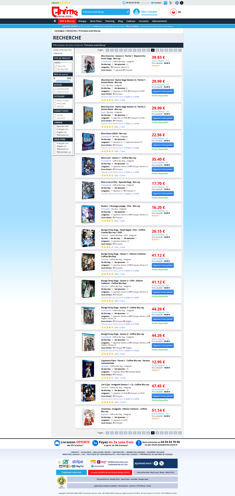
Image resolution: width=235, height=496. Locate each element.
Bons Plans (96, 21)
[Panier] (173, 12)
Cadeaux (130, 21)
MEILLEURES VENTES (102, 452)
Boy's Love (154, 472)
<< (107, 50)
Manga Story (115, 479)
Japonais (63, 126)
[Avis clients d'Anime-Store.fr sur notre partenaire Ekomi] (61, 3)
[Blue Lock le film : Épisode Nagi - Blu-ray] (88, 190)
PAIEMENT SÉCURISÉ (155, 452)
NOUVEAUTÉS (118, 452)
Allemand (63, 135)
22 (139, 50)
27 (162, 50)
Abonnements (159, 21)
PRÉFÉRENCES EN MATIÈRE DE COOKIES (156, 454)
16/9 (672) (61, 118)
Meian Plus (170, 472)
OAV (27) (60, 106)
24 (148, 50)
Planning (109, 21)
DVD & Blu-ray (67, 21)
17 (117, 50)
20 (130, 50)
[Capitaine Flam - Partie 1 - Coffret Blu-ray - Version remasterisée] (88, 369)
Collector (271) (62, 92)
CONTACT (75, 452)
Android (132, 486)
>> (180, 50)
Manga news (143, 479)
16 (112, 50)
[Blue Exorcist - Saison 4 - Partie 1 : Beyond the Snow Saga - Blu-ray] (88, 64)
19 (126, 50)
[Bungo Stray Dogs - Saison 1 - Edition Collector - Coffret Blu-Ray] (88, 262)
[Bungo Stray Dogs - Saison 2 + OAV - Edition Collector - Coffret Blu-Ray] (88, 289)
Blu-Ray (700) (63, 69)
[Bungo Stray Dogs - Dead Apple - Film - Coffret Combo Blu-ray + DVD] (88, 238)
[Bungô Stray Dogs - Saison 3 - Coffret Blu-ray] (88, 316)
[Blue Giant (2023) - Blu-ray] (88, 142)
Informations (123, 486)
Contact (157, 2)
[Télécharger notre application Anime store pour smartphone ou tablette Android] (171, 3)
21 (135, 50)
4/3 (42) (60, 115)
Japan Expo (125, 479)
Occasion (144, 21)
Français (63, 129)
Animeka (134, 479)
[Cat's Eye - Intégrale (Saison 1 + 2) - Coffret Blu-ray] (88, 393)
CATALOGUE (86, 452)
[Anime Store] (65, 12)
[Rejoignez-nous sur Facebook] (177, 3)
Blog (120, 21)
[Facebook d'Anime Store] (156, 463)
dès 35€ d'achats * (76, 26)
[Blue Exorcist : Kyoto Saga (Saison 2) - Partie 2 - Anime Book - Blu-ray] (88, 115)
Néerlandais (64, 152)
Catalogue (59, 30)
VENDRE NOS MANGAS (135, 452)
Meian (162, 472)
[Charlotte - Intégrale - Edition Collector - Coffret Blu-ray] (88, 417)
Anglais (62, 132)
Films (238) (61, 103)
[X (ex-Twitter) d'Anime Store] (161, 463)
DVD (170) (61, 66)
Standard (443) (63, 89)
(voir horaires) (144, 3)
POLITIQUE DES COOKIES (127, 454)
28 (166, 50)
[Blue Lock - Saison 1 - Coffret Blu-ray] (88, 166)
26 (157, 50)
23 (144, 50)
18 (121, 50)
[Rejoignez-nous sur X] (181, 3)
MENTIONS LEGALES (71, 454)
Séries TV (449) (63, 100)
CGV (83, 454)
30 (175, 50)
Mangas (82, 21)
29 (171, 50)
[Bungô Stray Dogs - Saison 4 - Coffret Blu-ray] (88, 342)
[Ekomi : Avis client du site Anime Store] (61, 484)
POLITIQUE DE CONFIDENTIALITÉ (101, 454)
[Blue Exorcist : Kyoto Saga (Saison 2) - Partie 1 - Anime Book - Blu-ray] (88, 88)
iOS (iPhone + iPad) (144, 486)
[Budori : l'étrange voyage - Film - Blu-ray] (88, 214)
